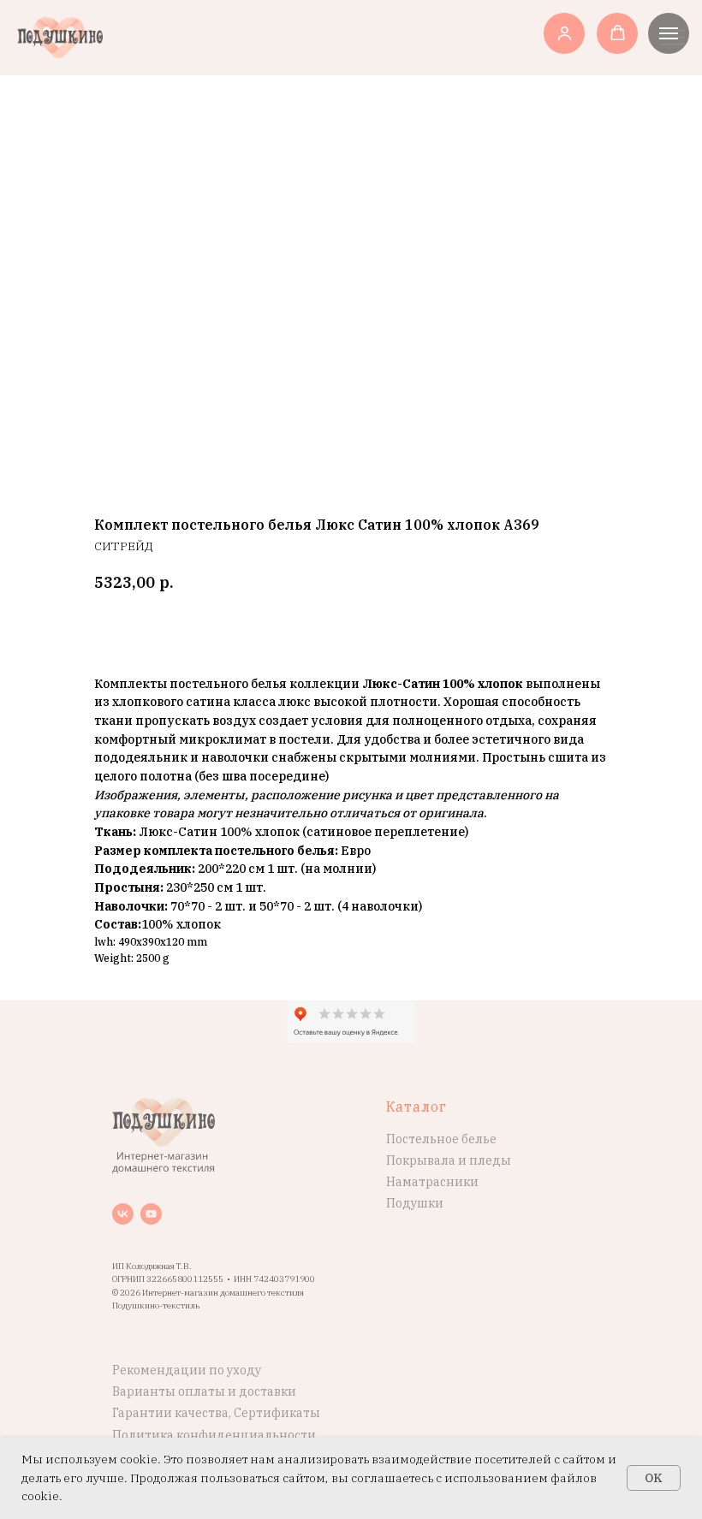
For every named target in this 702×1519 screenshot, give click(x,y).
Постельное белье (441, 1139)
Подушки (414, 1203)
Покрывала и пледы (448, 1160)
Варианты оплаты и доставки (204, 1391)
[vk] (123, 1214)
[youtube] (151, 1214)
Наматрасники (432, 1182)
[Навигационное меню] (668, 33)
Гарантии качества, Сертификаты (216, 1413)
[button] (564, 33)
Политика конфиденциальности (214, 1435)
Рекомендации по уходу (186, 1370)
